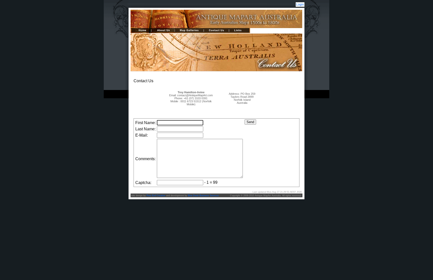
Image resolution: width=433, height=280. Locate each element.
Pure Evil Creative (156, 195)
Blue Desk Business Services (203, 195)
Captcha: (143, 182)
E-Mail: (141, 135)
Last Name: (145, 129)
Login (300, 4)
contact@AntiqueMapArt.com (195, 95)
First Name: (145, 123)
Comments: (145, 159)
